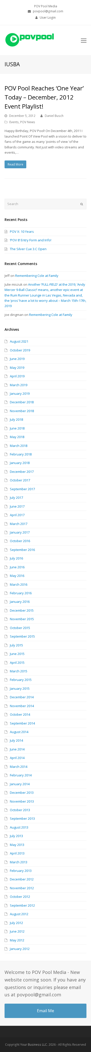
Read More (15, 164)
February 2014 (21, 775)
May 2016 (17, 575)
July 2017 (16, 497)
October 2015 (20, 628)
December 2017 (22, 471)
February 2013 (21, 870)
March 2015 (18, 671)
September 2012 (22, 905)
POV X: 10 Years (22, 231)
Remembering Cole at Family (36, 275)
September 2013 (22, 818)
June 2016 (17, 567)
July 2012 (16, 923)
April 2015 (17, 662)
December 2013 (22, 792)
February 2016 (21, 593)
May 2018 (17, 437)
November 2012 (22, 888)
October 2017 (20, 480)
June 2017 (17, 506)
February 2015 (21, 679)
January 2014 (20, 784)
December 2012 (22, 879)
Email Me (45, 1010)
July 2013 (16, 836)
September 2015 (22, 636)
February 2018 (21, 454)
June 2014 (17, 749)
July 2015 (16, 645)
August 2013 (19, 827)
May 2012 (17, 940)
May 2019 (17, 367)
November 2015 (22, 619)
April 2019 (17, 376)
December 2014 (22, 697)
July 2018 (16, 419)
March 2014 (18, 766)
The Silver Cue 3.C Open (28, 249)
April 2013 (17, 853)
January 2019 (20, 393)
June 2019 (17, 358)
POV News (27, 122)
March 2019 (18, 385)
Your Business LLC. (34, 1044)
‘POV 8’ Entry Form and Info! (30, 240)
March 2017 (18, 523)
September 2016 (22, 549)
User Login (48, 17)
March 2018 (18, 445)
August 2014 (19, 732)
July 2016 (16, 558)
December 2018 (22, 402)
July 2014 (16, 740)
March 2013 (18, 862)
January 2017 (20, 532)
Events (14, 122)
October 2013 (20, 810)
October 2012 (20, 896)
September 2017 (22, 489)
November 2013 (22, 801)
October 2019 (20, 350)
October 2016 (20, 541)
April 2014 (17, 757)
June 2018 (17, 428)
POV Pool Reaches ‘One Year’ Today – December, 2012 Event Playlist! (44, 97)
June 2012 (17, 931)
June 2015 (17, 653)
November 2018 (22, 411)
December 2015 (22, 610)
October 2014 (20, 714)
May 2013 (17, 844)
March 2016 (18, 584)
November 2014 (22, 706)
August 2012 (19, 914)
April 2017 (17, 515)
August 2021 (19, 341)
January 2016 (20, 601)
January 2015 (20, 688)
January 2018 (20, 463)
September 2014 (22, 723)
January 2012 (20, 948)
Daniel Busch (54, 116)
